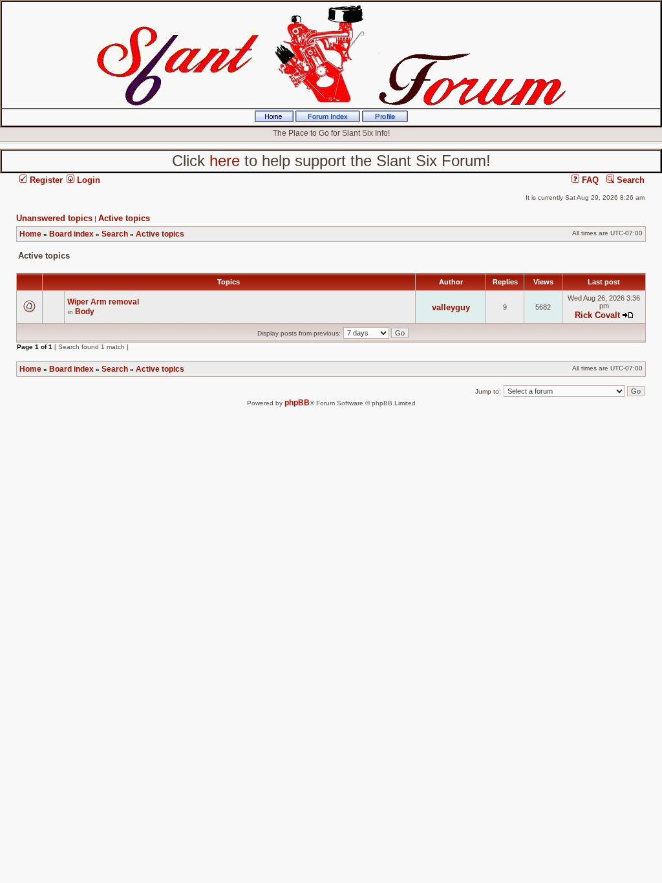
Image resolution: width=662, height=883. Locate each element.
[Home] (274, 119)
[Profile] (385, 119)
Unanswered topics (54, 218)
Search (629, 180)
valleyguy (451, 307)
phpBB (297, 402)
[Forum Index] (327, 119)
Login (87, 180)
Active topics (124, 218)
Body (84, 311)
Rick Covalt (597, 315)
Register (45, 180)
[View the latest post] (628, 315)
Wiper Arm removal (103, 301)
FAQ (589, 180)
